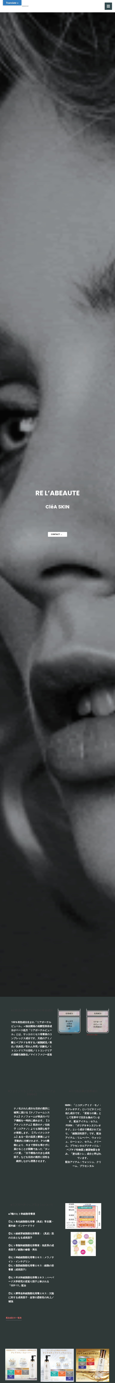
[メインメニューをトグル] (108, 6)
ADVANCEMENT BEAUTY (62, 6)
